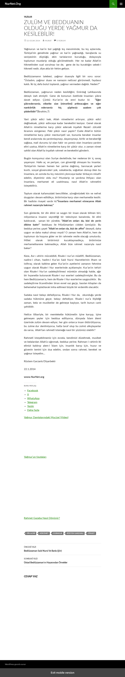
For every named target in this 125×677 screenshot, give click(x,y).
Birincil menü (121, 4)
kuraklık (57, 533)
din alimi (31, 533)
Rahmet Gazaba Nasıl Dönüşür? (42, 518)
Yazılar (28, 17)
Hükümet (44, 533)
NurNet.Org (13, 3)
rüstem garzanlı (75, 533)
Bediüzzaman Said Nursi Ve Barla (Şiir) (43, 549)
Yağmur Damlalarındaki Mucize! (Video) (46, 417)
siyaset (91, 533)
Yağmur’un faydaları (35, 457)
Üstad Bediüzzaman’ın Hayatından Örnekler (45, 561)
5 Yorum (61, 41)
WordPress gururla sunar (15, 664)
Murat (48, 41)
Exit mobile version (62, 672)
